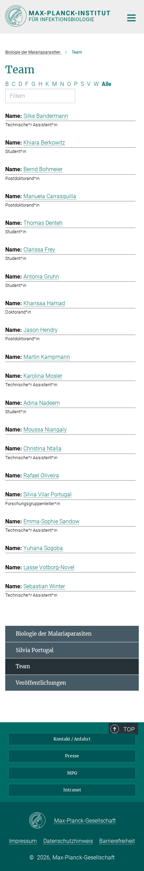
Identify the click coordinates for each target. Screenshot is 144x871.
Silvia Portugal (34, 650)
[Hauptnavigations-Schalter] (131, 18)
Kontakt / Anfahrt (72, 739)
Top (129, 729)
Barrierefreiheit (117, 841)
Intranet (72, 789)
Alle (106, 84)
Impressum (23, 841)
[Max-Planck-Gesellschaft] (41, 820)
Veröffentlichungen (41, 682)
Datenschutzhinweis (68, 841)
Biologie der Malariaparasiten (54, 633)
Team (23, 666)
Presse (72, 755)
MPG (72, 773)
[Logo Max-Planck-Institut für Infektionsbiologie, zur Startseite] (59, 16)
